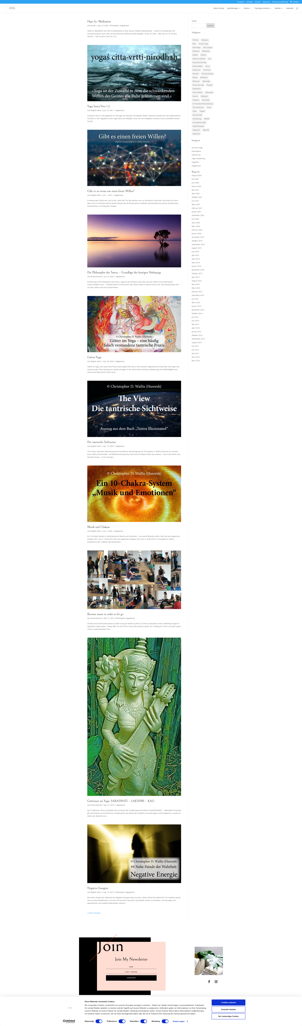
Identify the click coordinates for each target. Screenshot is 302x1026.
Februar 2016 (197, 291)
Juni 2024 (195, 183)
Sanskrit (195, 96)
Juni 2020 (195, 219)
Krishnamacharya (207, 74)
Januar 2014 (196, 331)
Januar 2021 (196, 212)
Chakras (203, 55)
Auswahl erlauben (228, 1009)
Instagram (240, 2)
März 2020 (196, 226)
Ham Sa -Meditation (99, 21)
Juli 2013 (195, 346)
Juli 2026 (195, 179)
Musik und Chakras (98, 527)
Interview (196, 74)
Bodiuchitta (206, 51)
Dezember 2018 (198, 270)
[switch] (122, 1021)
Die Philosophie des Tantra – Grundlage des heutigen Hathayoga (124, 272)
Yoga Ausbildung (198, 158)
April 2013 (196, 357)
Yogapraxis (196, 130)
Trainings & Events (261, 8)
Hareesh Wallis (198, 66)
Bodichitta (196, 51)
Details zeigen (179, 1021)
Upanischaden (197, 115)
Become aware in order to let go (105, 614)
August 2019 (196, 248)
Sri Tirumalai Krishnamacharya (203, 104)
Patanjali (209, 85)
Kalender (290, 8)
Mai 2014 (195, 324)
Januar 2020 (196, 233)
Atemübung (196, 47)
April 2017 (196, 277)
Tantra (209, 107)
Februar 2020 (197, 230)
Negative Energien (97, 888)
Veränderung (197, 119)
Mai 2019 (195, 255)
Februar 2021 (197, 208)
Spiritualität (206, 100)
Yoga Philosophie (198, 126)
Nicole (93, 25)
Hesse (208, 66)
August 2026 (196, 175)
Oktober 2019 (197, 241)
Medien (278, 8)
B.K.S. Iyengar (207, 47)
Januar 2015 (196, 306)
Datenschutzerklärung (280, 2)
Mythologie (206, 81)
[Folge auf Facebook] (209, 981)
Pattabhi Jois (197, 89)
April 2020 (196, 222)
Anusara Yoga (203, 44)
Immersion (206, 70)
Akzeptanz (204, 40)
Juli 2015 (195, 299)
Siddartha (196, 100)
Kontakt (257, 2)
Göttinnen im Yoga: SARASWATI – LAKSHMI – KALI (120, 801)
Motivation (196, 81)
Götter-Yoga (94, 357)
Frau (209, 59)
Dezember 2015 (198, 295)
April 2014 (196, 328)
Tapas (195, 111)
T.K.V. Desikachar (198, 107)
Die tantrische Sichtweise (101, 442)
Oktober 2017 (197, 273)
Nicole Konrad (96, 276)
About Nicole (219, 8)
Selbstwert (204, 96)
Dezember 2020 (198, 215)
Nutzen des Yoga (198, 85)
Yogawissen (124, 25)
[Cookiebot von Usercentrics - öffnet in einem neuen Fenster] (69, 1021)
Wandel (206, 119)
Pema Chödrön (197, 92)
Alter (194, 44)
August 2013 (196, 342)
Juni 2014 (195, 321)
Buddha (195, 55)
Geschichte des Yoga (199, 62)
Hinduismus (196, 70)
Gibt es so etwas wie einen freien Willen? (110, 191)
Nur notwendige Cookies (228, 1016)
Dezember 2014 (198, 310)
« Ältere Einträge (93, 913)
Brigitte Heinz (96, 110)
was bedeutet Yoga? (199, 122)
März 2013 (196, 360)
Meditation (204, 77)
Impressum (266, 2)
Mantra (195, 77)
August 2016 (196, 281)
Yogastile (206, 130)
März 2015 (196, 302)
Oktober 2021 (197, 197)
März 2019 (196, 262)
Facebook (249, 2)
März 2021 (196, 204)
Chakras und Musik (199, 59)
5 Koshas (196, 40)
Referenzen (196, 155)
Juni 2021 (195, 201)
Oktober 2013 (197, 335)
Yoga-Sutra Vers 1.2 (98, 106)
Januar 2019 (196, 266)
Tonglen (202, 111)
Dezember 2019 (198, 237)
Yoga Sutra (196, 134)
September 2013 (198, 339)
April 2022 (196, 193)
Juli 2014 (195, 317)
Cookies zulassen (228, 1002)
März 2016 (196, 288)
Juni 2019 (195, 252)
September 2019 (198, 244)
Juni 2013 (195, 350)
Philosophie (114, 25)
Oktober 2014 (197, 313)
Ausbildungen (232, 8)
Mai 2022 (195, 190)
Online (246, 8)
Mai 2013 (195, 353)
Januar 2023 (196, 186)
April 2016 (196, 284)
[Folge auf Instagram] (216, 981)
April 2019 (196, 259)
